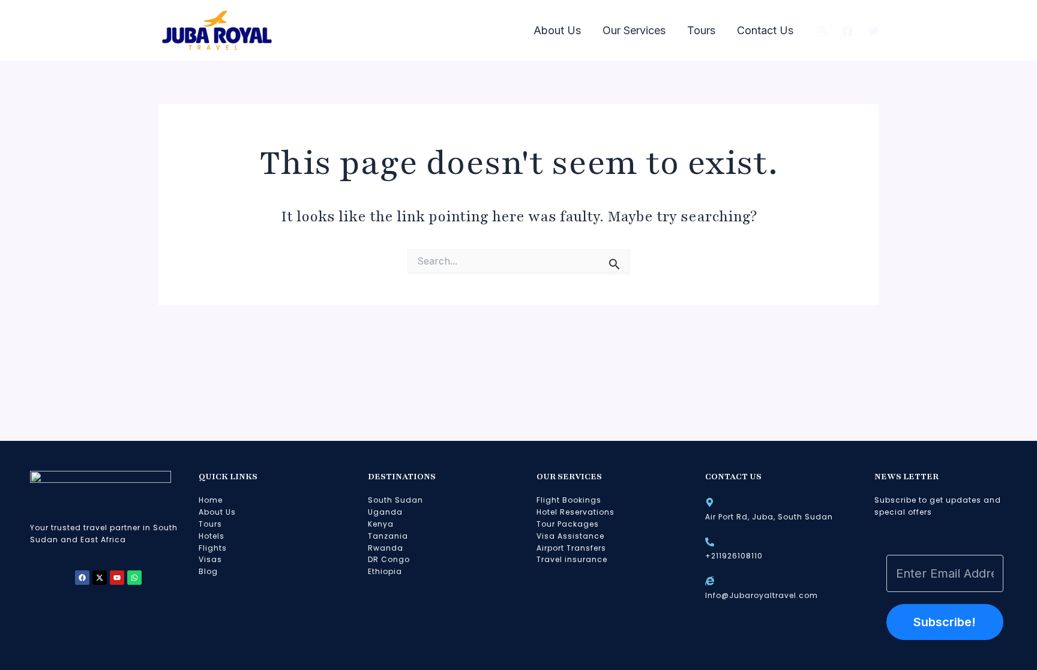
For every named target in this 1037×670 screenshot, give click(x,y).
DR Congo (389, 559)
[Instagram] (821, 31)
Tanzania (388, 536)
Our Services (634, 30)
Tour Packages (568, 524)
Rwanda (385, 548)
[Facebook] (847, 31)
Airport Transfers (571, 548)
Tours (701, 30)
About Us (557, 30)
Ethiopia (385, 571)
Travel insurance (572, 559)
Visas (210, 559)
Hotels (211, 536)
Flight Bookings (569, 500)
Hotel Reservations (576, 512)
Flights (213, 548)
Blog (208, 571)
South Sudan (395, 500)
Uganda (385, 512)
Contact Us (765, 30)
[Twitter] (873, 31)
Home (211, 500)
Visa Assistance (570, 536)
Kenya (381, 524)
